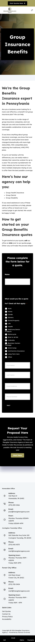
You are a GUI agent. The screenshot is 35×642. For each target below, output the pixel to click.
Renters (11, 317)
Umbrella (11, 340)
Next (8, 405)
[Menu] (32, 10)
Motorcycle (12, 334)
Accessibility (6, 619)
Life (9, 323)
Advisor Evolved (24, 632)
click (10, 243)
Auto (9, 308)
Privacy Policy (7, 616)
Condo (10, 314)
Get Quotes (6, 611)
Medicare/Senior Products (12, 330)
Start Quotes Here (16, 3)
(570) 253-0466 (14, 505)
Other (10, 357)
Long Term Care (13, 354)
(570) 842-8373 (14, 545)
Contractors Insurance (16, 351)
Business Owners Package (12, 344)
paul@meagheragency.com (18, 512)
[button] (17, 455)
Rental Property (13, 320)
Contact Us (6, 614)
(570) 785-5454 (14, 584)
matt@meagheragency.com (19, 551)
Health (10, 326)
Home (10, 311)
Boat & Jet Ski (13, 337)
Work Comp (12, 348)
